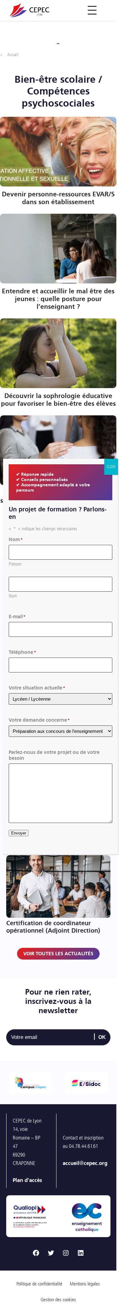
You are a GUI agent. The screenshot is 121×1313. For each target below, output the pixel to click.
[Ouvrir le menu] (92, 10)
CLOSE (111, 467)
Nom (13, 596)
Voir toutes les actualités (58, 953)
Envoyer (18, 833)
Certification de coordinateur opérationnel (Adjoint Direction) (53, 926)
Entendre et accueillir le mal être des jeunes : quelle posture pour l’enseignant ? (58, 299)
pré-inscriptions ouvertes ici (66, 1212)
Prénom (15, 564)
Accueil (12, 54)
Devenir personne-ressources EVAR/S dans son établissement (58, 198)
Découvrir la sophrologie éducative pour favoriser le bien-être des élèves (58, 400)
